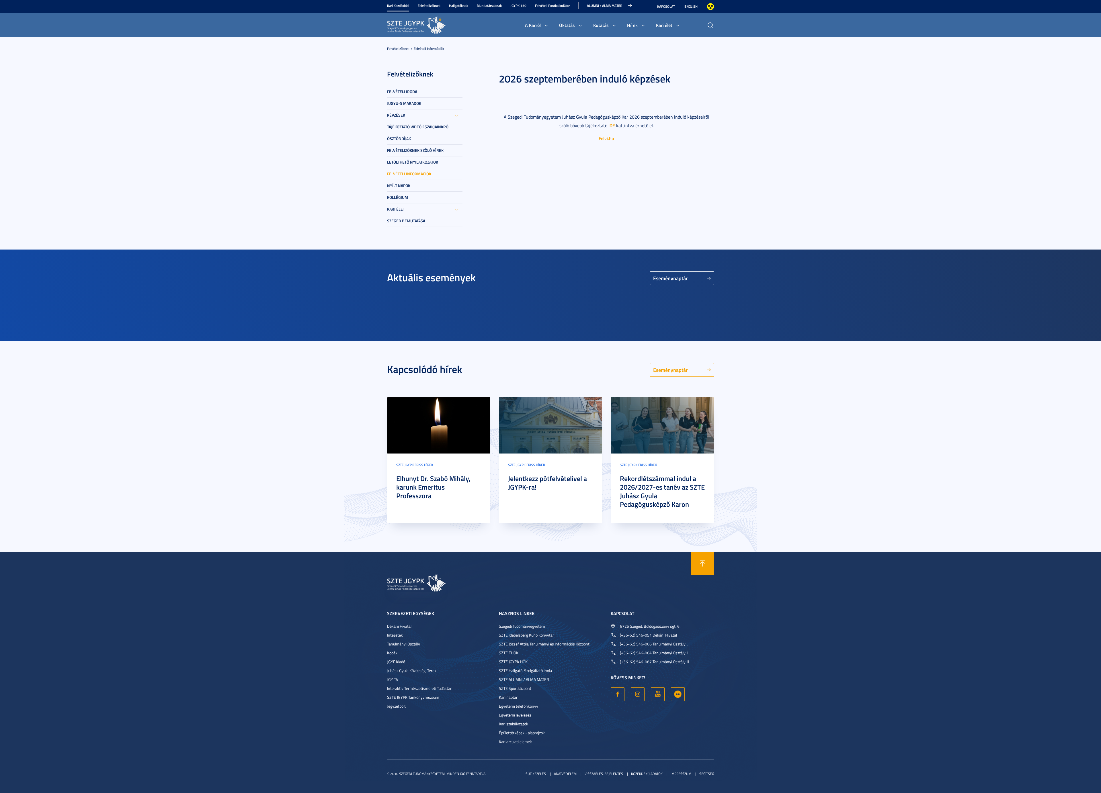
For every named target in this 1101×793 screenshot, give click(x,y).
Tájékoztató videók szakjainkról (418, 126)
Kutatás (601, 25)
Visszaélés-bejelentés (604, 773)
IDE (611, 125)
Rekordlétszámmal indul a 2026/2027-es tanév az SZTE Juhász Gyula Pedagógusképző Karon (662, 491)
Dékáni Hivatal (399, 626)
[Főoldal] (430, 24)
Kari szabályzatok (513, 724)
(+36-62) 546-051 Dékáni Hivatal (648, 635)
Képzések (396, 115)
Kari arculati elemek (515, 741)
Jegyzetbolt (396, 706)
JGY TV (392, 679)
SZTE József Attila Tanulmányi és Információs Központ (544, 644)
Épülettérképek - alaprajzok (522, 732)
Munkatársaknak (489, 5)
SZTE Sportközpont (515, 688)
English (691, 6)
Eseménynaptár (670, 278)
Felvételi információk (429, 48)
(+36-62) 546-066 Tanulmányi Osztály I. (654, 644)
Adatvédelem (565, 773)
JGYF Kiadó (396, 661)
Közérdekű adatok (647, 773)
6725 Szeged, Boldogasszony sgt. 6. (650, 626)
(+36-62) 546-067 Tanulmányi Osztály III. (655, 661)
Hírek (632, 25)
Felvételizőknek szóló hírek (415, 150)
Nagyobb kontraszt (710, 6)
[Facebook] (617, 694)
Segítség (706, 773)
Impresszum (681, 773)
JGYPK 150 (518, 5)
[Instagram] (638, 694)
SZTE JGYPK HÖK (513, 661)
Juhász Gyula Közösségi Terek (411, 670)
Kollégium (397, 197)
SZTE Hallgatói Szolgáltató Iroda (525, 670)
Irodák (392, 652)
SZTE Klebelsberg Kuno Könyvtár (526, 635)
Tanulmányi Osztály (403, 644)
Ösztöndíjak (399, 138)
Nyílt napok (398, 185)
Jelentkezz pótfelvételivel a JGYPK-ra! (547, 483)
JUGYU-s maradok (404, 103)
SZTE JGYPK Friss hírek (414, 464)
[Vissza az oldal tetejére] (702, 563)
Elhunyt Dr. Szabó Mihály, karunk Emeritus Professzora (433, 487)
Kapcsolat (666, 6)
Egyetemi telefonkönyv (518, 706)
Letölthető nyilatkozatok (412, 162)
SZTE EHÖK (508, 652)
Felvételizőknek (429, 5)
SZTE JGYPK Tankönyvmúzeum (413, 697)
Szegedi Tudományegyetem (522, 626)
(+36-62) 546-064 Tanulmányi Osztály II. (654, 652)
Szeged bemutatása (406, 220)
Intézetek (395, 635)
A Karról (533, 25)
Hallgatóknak (458, 5)
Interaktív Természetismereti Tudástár (419, 688)
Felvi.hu (606, 138)
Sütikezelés (536, 773)
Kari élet (664, 25)
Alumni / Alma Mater (604, 5)
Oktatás (567, 25)
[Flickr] (678, 694)
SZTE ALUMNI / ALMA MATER (524, 679)
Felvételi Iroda (402, 91)
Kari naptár (508, 697)
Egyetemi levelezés (515, 715)
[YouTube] (658, 694)
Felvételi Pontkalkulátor (552, 5)
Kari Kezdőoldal (398, 5)
